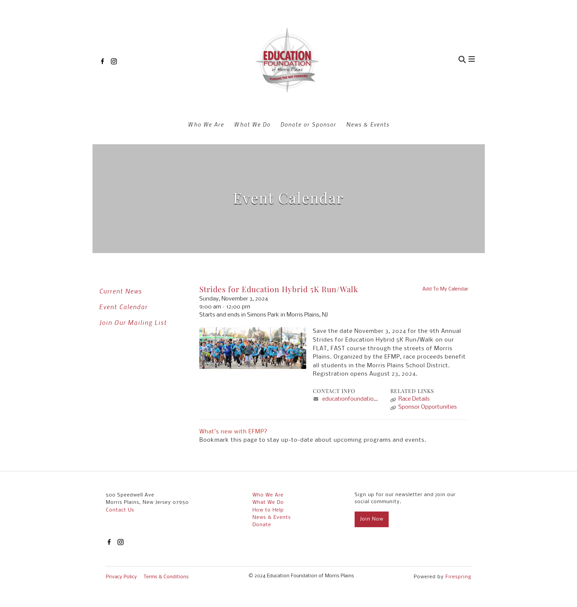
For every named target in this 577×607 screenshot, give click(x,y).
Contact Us (120, 510)
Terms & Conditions (166, 577)
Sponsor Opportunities (427, 407)
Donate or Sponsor (308, 124)
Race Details (414, 399)
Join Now (371, 519)
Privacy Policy (121, 577)
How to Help (268, 510)
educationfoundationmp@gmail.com (369, 399)
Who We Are (206, 124)
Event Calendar (123, 306)
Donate (261, 525)
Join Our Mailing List (133, 322)
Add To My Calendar (445, 289)
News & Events (367, 124)
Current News (120, 291)
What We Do (252, 124)
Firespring (458, 577)
